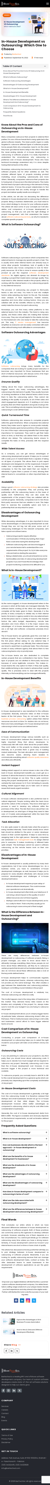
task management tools (24, 840)
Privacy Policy (7, 1439)
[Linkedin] (22, 1300)
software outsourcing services (19, 217)
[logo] (10, 3)
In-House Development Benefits (15, 92)
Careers (4, 1410)
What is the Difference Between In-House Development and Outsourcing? (19, 101)
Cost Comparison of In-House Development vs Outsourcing (22, 107)
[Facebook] (16, 1300)
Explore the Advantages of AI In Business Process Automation (29, 1320)
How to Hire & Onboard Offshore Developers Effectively (29, 1330)
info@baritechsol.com (10, 1468)
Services (4, 1406)
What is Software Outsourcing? (15, 77)
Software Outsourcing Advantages (17, 81)
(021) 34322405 (8, 1465)
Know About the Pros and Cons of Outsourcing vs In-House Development (24, 72)
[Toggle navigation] (47, 3)
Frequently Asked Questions (14, 112)
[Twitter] (34, 1300)
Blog (3, 1417)
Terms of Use (7, 1435)
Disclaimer (5, 1442)
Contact (5, 1413)
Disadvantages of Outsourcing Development (21, 84)
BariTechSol (20, 1481)
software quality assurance (38, 757)
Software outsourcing (10, 366)
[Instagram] (28, 1300)
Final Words (7, 116)
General (7, 15)
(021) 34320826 (22, 1465)
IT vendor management (25, 322)
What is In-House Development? (16, 88)
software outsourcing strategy (25, 487)
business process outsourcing (13, 719)
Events (4, 1420)
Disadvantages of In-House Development (19, 96)
